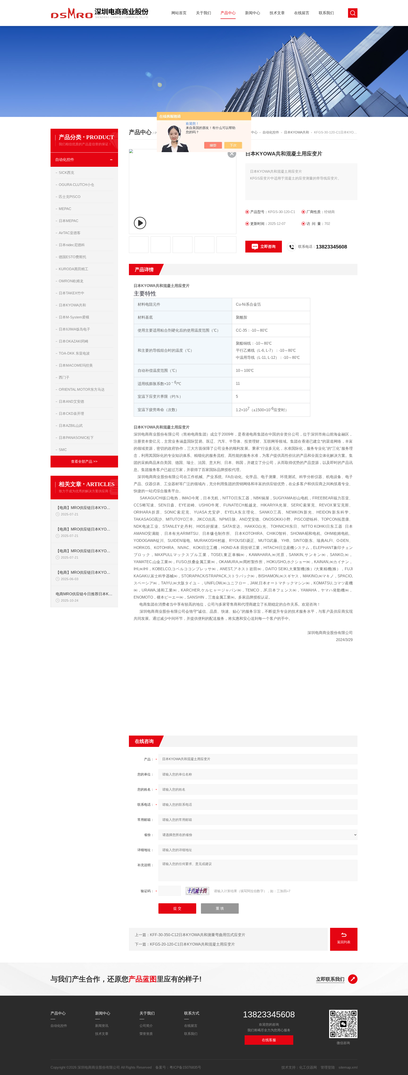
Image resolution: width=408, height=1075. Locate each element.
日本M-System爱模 (74, 317)
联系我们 (326, 13)
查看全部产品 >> (84, 461)
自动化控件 (64, 160)
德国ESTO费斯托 (72, 257)
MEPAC (65, 209)
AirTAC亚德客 (70, 233)
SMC (63, 450)
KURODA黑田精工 (73, 269)
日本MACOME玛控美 (76, 365)
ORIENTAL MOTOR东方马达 (82, 389)
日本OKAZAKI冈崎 (73, 341)
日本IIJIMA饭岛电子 (74, 329)
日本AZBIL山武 (71, 426)
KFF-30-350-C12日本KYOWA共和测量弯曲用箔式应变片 (197, 935)
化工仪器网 (308, 1067)
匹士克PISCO (70, 197)
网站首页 (179, 13)
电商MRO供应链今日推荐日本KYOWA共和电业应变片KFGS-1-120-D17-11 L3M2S (84, 594)
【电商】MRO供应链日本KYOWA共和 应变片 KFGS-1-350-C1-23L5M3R (84, 508)
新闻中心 (252, 13)
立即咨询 (268, 246)
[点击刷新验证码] (197, 891)
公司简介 (146, 1026)
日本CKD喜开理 (71, 413)
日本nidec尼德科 (72, 245)
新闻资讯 (101, 1026)
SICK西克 (66, 173)
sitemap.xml (348, 1067)
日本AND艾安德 (71, 401)
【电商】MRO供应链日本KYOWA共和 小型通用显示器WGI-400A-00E (84, 572)
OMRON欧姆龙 (71, 281)
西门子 (64, 377)
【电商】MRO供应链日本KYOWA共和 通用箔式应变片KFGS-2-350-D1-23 (84, 551)
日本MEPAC (68, 221)
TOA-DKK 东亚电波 (74, 353)
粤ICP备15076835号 (185, 1067)
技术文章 (277, 13)
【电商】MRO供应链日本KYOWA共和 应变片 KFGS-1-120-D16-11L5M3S (84, 529)
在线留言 (301, 13)
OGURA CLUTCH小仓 (76, 185)
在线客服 (269, 1040)
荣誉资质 (146, 1034)
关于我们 (203, 13)
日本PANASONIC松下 (76, 438)
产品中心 (228, 13)
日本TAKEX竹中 (71, 293)
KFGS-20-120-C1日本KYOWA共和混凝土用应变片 (192, 944)
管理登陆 (328, 1067)
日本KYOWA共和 (72, 305)
